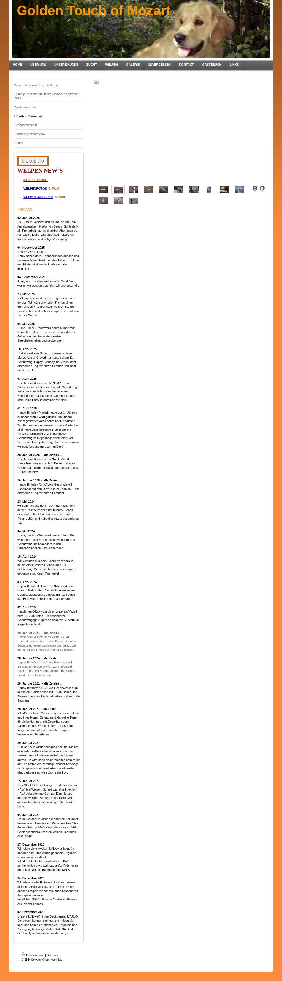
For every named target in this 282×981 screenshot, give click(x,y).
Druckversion (35, 955)
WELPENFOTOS (35, 188)
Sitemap (52, 955)
